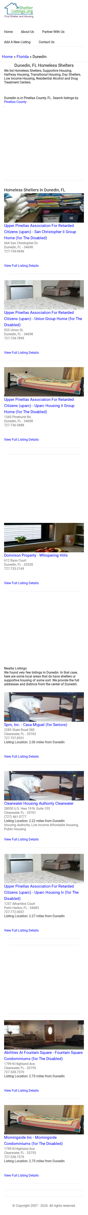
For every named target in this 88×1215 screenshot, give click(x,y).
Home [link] (8, 32)
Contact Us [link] (46, 42)
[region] (44, 148)
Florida (23, 56)
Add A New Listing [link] (17, 42)
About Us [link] (27, 32)
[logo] (19, 10)
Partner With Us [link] (53, 32)
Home (7, 56)
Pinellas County (15, 102)
